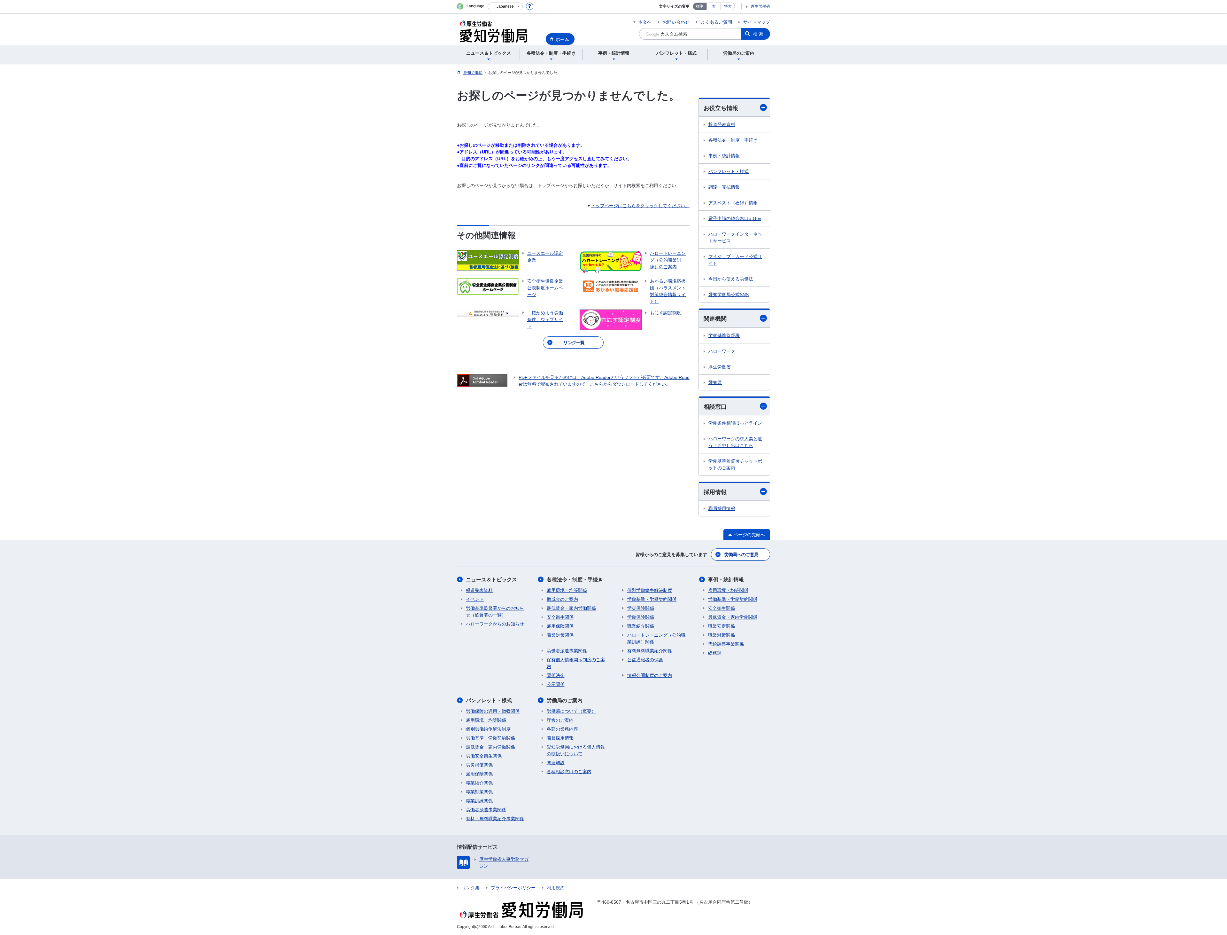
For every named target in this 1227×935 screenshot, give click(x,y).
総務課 (715, 653)
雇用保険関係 (560, 626)
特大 (728, 6)
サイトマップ (756, 22)
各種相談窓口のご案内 (569, 771)
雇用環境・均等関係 (567, 590)
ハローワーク (721, 351)
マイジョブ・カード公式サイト (735, 260)
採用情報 (715, 492)
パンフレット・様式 (728, 171)
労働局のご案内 (565, 700)
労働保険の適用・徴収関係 (493, 711)
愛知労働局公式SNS (728, 294)
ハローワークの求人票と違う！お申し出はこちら (735, 442)
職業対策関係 (560, 635)
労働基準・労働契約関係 (651, 599)
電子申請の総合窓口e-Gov (734, 218)
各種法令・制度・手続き (733, 140)
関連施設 (556, 762)
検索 (758, 33)
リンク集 (471, 887)
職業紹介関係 (640, 626)
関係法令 (556, 675)
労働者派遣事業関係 (567, 650)
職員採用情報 (721, 508)
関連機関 (715, 319)
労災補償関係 (479, 764)
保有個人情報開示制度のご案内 (576, 663)
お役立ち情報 (721, 108)
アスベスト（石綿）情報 (733, 202)
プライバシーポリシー (513, 887)
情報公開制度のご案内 (649, 675)
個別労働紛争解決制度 (649, 590)
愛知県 (715, 382)
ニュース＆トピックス (491, 579)
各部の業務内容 (562, 729)
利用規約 (556, 887)
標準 (700, 6)
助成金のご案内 (562, 599)
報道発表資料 (721, 124)
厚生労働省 (760, 6)
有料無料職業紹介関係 (649, 650)
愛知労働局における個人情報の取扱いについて (576, 750)
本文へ (645, 22)
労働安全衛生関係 (484, 755)
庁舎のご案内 (560, 720)
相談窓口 (715, 407)
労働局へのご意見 (741, 554)
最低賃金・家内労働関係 (571, 608)
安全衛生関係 (560, 617)
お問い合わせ (676, 22)
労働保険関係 (640, 617)
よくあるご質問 (716, 22)
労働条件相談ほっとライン (735, 423)
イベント (475, 599)
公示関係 (556, 684)
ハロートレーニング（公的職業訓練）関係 (656, 638)
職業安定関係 (721, 626)
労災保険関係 (640, 608)
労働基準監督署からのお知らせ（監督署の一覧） (495, 611)
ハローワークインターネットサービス (735, 237)
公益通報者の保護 (645, 659)
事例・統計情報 (724, 155)
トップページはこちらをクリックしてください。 (640, 205)
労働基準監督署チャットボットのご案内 (735, 464)
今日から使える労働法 (730, 278)
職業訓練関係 (479, 800)
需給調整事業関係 (726, 644)
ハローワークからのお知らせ (495, 623)
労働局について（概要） (571, 711)
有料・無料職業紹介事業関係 (495, 818)
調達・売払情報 (724, 187)
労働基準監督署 (724, 335)
